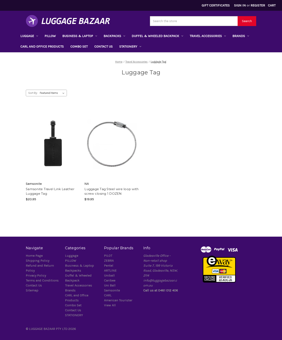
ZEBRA (109, 260)
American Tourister (118, 300)
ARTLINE (110, 270)
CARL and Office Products (42, 46)
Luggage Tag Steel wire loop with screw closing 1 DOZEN (111, 191)
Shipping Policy (37, 260)
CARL (108, 295)
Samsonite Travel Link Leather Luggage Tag (50, 191)
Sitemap (32, 290)
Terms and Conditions (42, 280)
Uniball (109, 275)
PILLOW (50, 36)
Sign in (240, 5)
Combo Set (79, 46)
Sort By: (33, 92)
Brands (238, 36)
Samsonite (112, 290)
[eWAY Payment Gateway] (219, 269)
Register (258, 5)
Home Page (34, 256)
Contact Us (103, 46)
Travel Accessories (206, 36)
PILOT (108, 256)
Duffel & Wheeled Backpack (155, 36)
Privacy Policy (36, 275)
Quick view (52, 139)
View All (110, 305)
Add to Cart (53, 146)
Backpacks (112, 36)
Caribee (109, 280)
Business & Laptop (77, 36)
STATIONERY (128, 46)
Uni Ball (110, 285)
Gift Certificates (216, 5)
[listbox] (53, 93)
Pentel (108, 265)
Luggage (27, 36)
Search (247, 21)
